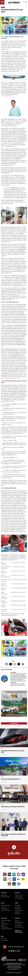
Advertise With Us (19, 922)
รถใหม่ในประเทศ (18, 897)
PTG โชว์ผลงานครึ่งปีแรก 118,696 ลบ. (10, 779)
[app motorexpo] (9, 874)
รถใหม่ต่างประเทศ (19, 895)
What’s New (4, 895)
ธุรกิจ (3, 7)
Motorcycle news (5, 897)
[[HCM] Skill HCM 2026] (14, 703)
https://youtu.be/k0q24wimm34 (12, 378)
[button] (15, 715)
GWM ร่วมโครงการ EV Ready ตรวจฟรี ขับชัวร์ (12, 807)
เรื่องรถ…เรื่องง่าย (19, 910)
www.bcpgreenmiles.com (7, 96)
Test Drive (3, 907)
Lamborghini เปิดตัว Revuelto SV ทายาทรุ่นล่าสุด (12, 751)
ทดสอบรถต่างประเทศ (6, 910)
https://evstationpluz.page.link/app (17, 373)
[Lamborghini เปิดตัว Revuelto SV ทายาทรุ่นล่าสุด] (14, 737)
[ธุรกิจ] (14, 849)
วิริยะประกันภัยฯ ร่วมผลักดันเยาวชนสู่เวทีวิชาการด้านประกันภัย (13, 835)
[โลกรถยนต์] (14, 879)
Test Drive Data (4, 908)
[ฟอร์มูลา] (18, 874)
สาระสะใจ (3, 925)
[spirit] (9, 883)
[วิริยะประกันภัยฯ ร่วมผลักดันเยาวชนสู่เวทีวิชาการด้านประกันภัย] (14, 821)
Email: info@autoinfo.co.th (14, 969)
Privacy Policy (18, 925)
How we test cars (19, 927)
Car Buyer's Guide (19, 898)
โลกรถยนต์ (17, 905)
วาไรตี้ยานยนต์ (4, 927)
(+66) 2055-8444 (10, 967)
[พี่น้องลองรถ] (18, 879)
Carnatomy (18, 907)
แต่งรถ (2, 922)
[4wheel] (5, 879)
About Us (17, 920)
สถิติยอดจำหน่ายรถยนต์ (6, 929)
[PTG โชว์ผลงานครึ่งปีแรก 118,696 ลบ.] (14, 766)
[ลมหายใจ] (18, 883)
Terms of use (18, 924)
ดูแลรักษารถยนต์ (5, 924)
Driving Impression (5, 905)
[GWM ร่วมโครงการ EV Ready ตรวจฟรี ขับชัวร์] (14, 793)
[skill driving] (14, 883)
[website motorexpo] (14, 874)
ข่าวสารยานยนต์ (4, 940)
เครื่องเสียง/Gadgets (6, 920)
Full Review (17, 913)
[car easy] (23, 879)
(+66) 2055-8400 (17, 967)
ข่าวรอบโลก (3, 938)
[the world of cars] (23, 874)
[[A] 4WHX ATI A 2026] (14, 77)
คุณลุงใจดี (17, 912)
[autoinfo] (2, 2)
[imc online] (9, 879)
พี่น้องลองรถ (18, 908)
